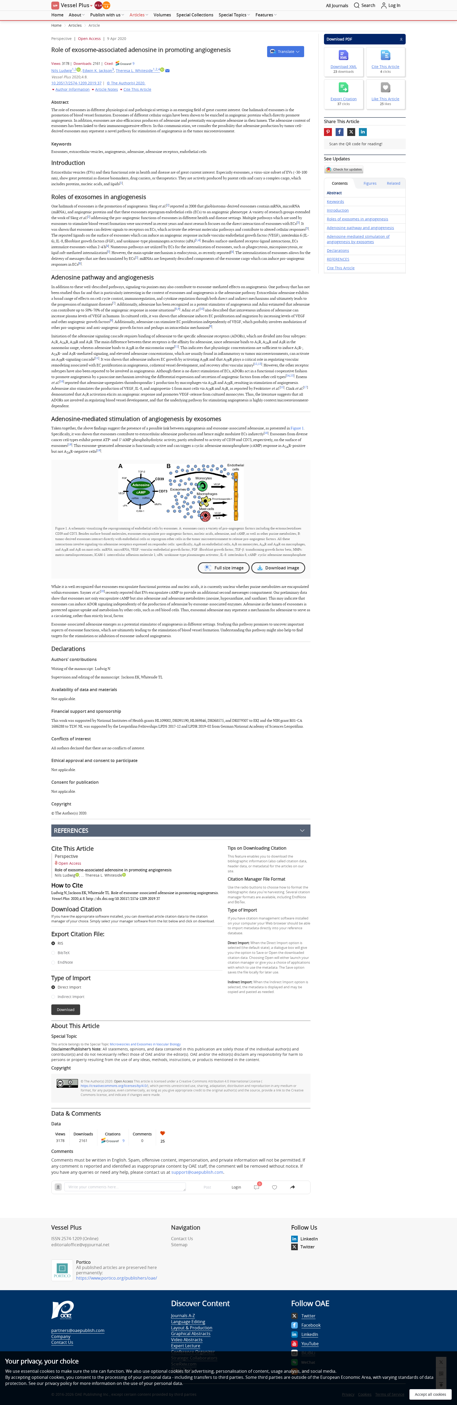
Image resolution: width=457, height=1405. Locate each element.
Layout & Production (191, 1328)
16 (61, 381)
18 (266, 433)
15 (292, 375)
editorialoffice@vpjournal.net (80, 1245)
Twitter (307, 1247)
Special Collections (194, 15)
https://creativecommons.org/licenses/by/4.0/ (114, 1086)
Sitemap (179, 1245)
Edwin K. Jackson (98, 70)
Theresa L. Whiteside (138, 70)
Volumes (162, 15)
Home (57, 15)
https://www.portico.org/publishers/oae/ (116, 1278)
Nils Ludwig (63, 70)
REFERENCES (71, 830)
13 (259, 364)
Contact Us (182, 1238)
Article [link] (94, 25)
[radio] (132, 943)
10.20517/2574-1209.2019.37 (76, 82)
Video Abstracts (187, 1340)
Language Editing (188, 1322)
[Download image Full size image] (181, 493)
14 (288, 375)
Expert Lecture (185, 1346)
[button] (285, 51)
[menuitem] (57, 15)
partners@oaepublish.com (77, 1330)
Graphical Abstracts (191, 1333)
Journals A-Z (183, 1315)
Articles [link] (75, 25)
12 (255, 364)
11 (176, 346)
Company (60, 1336)
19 (69, 444)
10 (201, 309)
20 (102, 591)
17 (305, 387)
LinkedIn (309, 1239)
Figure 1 (297, 428)
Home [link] (56, 25)
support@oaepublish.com (197, 1172)
